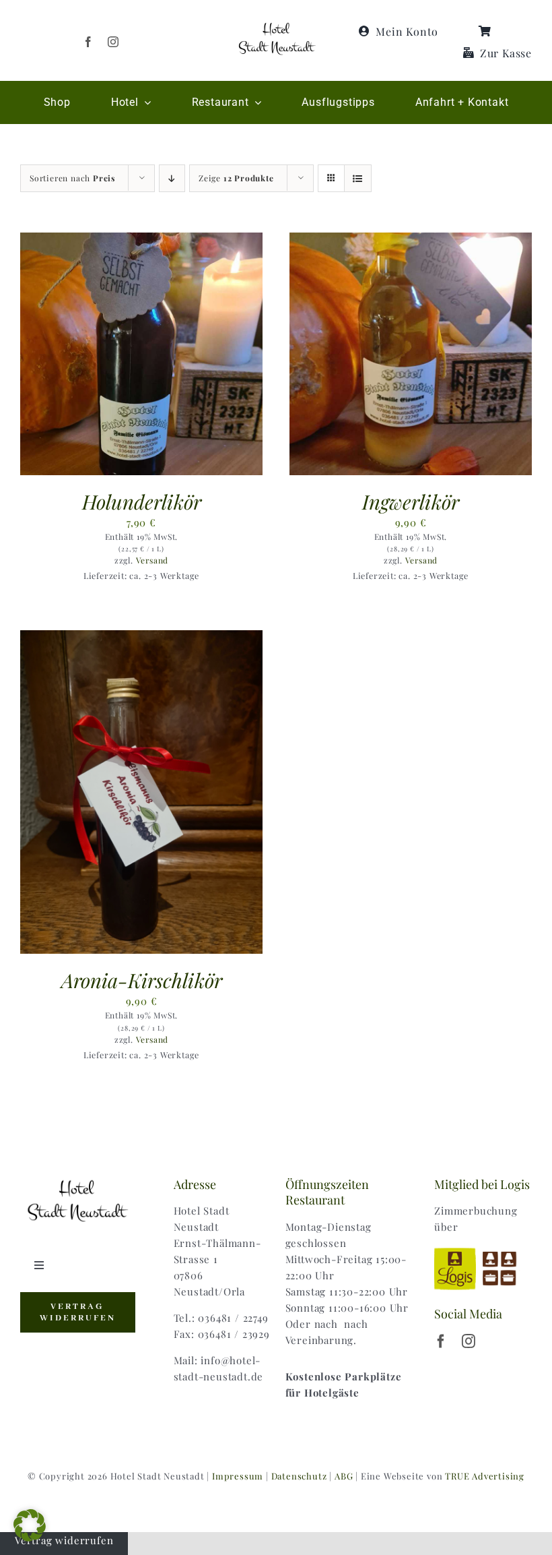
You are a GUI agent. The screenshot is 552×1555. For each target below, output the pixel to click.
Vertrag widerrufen (64, 1540)
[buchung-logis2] (483, 1249)
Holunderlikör (141, 501)
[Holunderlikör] (141, 240)
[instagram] (113, 41)
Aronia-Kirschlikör (141, 980)
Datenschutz (299, 1476)
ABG (344, 1476)
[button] (29, 1525)
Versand (152, 560)
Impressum (237, 1476)
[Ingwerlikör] (410, 240)
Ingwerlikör (410, 501)
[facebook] (88, 41)
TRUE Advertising (484, 1476)
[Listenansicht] (358, 178)
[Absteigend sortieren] (172, 178)
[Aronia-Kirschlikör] (141, 638)
